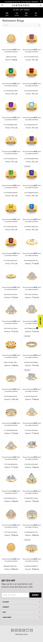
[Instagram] (16, 630)
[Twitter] (23, 630)
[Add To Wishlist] (11, 572)
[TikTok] (31, 630)
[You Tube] (27, 630)
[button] (40, 321)
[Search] (37, 5)
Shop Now (35, 1)
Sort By (6, 25)
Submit (35, 595)
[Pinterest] (20, 630)
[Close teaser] (37, 328)
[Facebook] (12, 630)
